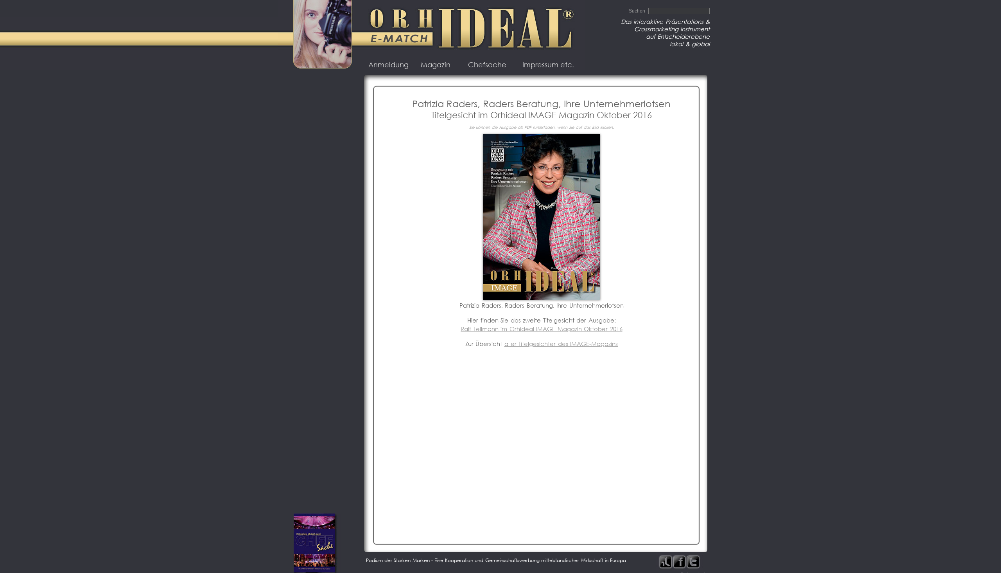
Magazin (435, 65)
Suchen (637, 11)
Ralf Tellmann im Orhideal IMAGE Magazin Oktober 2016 (541, 329)
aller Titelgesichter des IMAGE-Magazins (561, 344)
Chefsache (487, 65)
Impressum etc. (548, 65)
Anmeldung (388, 65)
